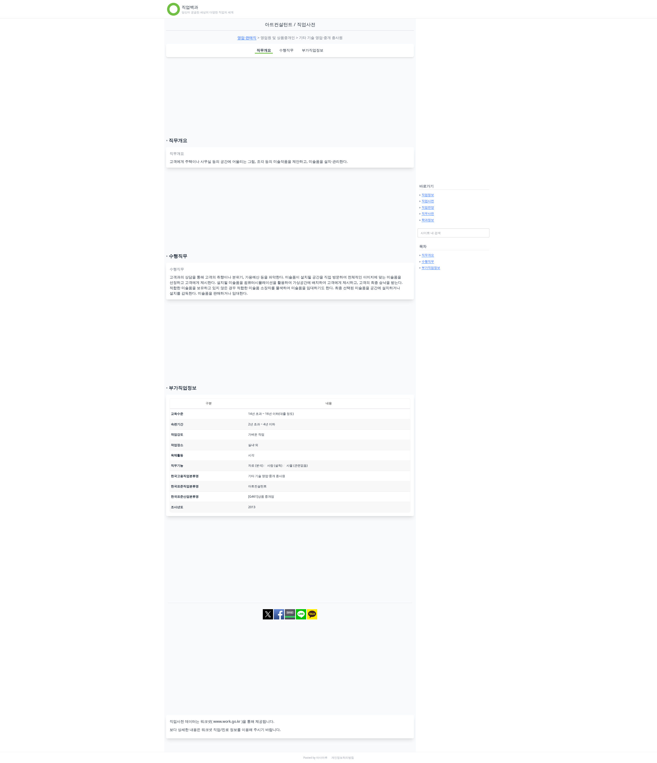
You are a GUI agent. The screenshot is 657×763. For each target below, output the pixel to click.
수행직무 (286, 50)
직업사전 (428, 201)
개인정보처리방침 (342, 757)
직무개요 (264, 50)
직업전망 (428, 207)
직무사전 (428, 213)
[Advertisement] (290, 97)
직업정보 (428, 195)
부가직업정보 (312, 50)
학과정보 (428, 220)
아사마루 (321, 757)
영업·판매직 (246, 37)
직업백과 (190, 7)
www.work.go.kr (226, 721)
